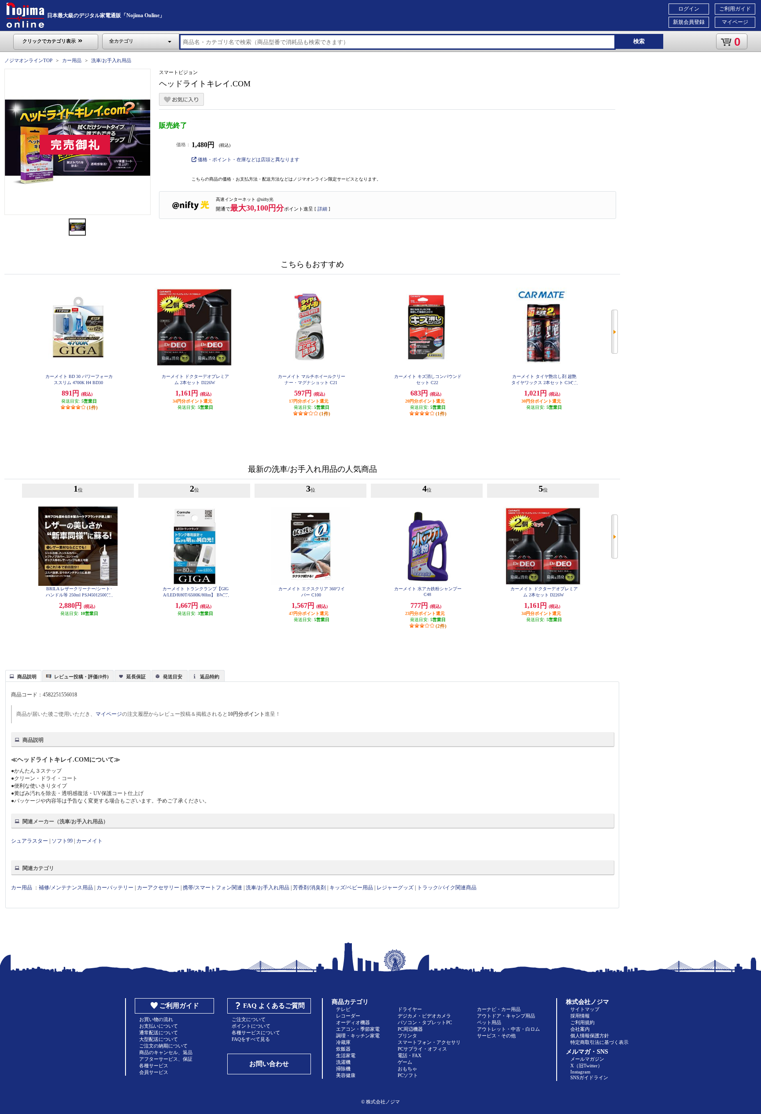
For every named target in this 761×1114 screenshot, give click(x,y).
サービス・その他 (496, 1035)
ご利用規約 (582, 1022)
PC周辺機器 (410, 1029)
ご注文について (249, 1019)
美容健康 (345, 1075)
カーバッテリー (114, 888)
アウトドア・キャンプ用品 (506, 1015)
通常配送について (158, 1032)
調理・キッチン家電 (358, 1035)
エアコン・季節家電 (358, 1029)
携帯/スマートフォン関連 (212, 888)
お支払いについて (158, 1026)
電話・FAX (409, 1055)
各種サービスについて (256, 1032)
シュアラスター (29, 841)
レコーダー (348, 1015)
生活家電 (345, 1055)
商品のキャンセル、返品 (165, 1052)
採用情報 (580, 1015)
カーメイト (89, 841)
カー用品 (71, 60)
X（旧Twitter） (586, 1065)
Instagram (580, 1071)
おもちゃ (407, 1068)
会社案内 (580, 1029)
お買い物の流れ (156, 1019)
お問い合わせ (269, 1063)
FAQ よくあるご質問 (274, 1005)
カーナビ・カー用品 (499, 1009)
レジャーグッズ (395, 888)
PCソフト (408, 1075)
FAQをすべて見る (251, 1039)
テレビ (343, 1009)
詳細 (322, 208)
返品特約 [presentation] (209, 676)
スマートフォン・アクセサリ (429, 1042)
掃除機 (343, 1068)
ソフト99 (62, 841)
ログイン (688, 9)
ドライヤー (410, 1009)
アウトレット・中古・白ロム (508, 1029)
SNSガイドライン (589, 1077)
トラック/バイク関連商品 (447, 888)
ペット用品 (489, 1022)
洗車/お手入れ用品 (111, 60)
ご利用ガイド (735, 9)
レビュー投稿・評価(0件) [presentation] (81, 676)
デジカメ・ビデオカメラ (424, 1015)
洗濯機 (343, 1062)
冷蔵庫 (343, 1042)
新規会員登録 (689, 22)
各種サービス (153, 1065)
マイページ (735, 22)
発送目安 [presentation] (172, 676)
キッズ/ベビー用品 (351, 888)
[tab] (23, 675)
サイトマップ (584, 1009)
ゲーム (405, 1062)
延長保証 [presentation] (136, 676)
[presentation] (22, 675)
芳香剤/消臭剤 (309, 888)
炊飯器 (343, 1048)
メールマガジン (587, 1059)
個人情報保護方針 (589, 1035)
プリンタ (407, 1035)
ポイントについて (251, 1026)
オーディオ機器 (353, 1022)
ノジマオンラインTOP (28, 60)
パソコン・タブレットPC (425, 1022)
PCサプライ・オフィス (422, 1048)
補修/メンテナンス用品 (66, 888)
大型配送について (158, 1039)
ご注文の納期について (163, 1045)
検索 (639, 41)
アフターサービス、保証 (165, 1059)
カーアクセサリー (158, 888)
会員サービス (153, 1072)
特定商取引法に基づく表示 (599, 1042)
